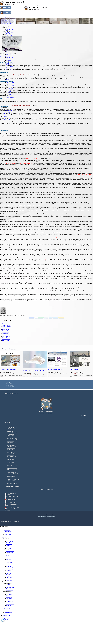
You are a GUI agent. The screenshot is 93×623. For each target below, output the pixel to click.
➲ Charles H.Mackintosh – (12, 438)
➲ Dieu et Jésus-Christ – (11, 470)
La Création (13, 494)
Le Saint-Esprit (5, 335)
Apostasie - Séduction (6, 325)
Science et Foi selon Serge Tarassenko (49, 514)
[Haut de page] (0, 621)
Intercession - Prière (10, 100)
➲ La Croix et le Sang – (11, 476)
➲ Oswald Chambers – (11, 448)
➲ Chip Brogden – (10, 452)
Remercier (61, 317)
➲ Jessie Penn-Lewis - (11, 456)
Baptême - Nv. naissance (11, 98)
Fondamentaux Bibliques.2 (15, 501)
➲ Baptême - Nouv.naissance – (12, 479)
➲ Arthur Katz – (10, 453)
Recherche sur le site (8, 23)
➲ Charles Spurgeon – (11, 442)
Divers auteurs (9, 70)
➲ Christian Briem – (10, 437)
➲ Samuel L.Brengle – (11, 435)
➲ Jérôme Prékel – (10, 449)
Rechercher (26, 5)
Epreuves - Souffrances (10, 84)
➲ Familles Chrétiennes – (11, 480)
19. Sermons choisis (74, 369)
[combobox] (33, 5)
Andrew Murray (9, 30)
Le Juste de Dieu (13, 504)
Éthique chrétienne (5, 340)
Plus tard (56, 317)
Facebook (32, 317)
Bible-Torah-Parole (4, 56)
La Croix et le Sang (5, 341)
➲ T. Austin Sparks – (11, 434)
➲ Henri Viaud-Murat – (11, 427)
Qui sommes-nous (7, 19)
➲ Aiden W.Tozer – (10, 428)
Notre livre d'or (7, 20)
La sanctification (5, 333)
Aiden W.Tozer (9, 27)
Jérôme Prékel (9, 56)
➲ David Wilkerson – (11, 451)
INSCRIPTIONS (84, 415)
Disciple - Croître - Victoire (7, 326)
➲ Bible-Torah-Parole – (11, 469)
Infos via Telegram (8, 22)
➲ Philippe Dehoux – (11, 445)
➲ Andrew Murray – (10, 425)
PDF (51, 317)
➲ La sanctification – (10, 475)
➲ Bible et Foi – (10, 431)
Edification (4, 25)
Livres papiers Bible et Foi (50, 516)
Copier (47, 317)
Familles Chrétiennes (10, 97)
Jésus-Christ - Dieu (5, 329)
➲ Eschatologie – (10, 466)
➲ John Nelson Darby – (11, 439)
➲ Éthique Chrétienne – (11, 482)
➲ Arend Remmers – (11, 444)
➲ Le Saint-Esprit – (10, 477)
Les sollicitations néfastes (15, 505)
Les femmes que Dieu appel (12, 493)
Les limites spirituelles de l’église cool (56, 369)
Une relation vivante (14, 496)
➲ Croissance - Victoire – (11, 465)
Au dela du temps (13, 502)
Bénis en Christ (13, 499)
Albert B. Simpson (9, 29)
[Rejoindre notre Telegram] (2, 620)
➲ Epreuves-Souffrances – (12, 473)
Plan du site (42, 516)
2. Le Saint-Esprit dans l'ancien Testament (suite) (33, 370)
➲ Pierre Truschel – (10, 455)
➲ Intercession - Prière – (11, 483)
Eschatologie (8, 79)
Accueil (4, 16)
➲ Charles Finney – (10, 430)
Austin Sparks (9, 35)
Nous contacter (7, 17)
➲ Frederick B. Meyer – (11, 432)
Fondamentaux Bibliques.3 (16, 498)
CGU (39, 516)
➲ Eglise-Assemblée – (11, 472)
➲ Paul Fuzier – (10, 457)
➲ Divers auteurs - (10, 441)
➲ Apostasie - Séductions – (12, 468)
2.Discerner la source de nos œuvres (8, 369)
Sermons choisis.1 (14, 508)
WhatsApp (41, 317)
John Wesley (8, 60)
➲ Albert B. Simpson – (11, 446)
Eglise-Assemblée (9, 91)
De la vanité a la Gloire (15, 507)
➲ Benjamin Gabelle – (11, 459)
